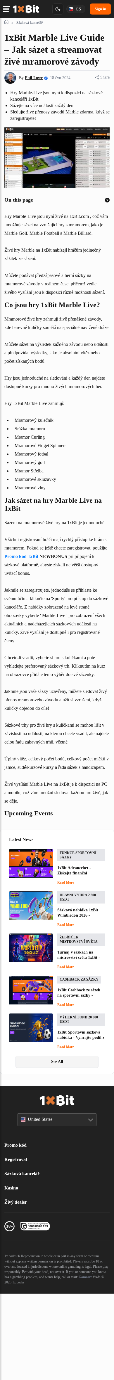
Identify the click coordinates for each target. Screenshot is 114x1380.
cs (77, 9)
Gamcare (58, 1368)
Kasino (12, 1274)
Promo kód (16, 1231)
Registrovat (17, 1246)
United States (43, 1205)
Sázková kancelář (24, 1260)
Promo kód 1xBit (74, 610)
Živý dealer (16, 1288)
